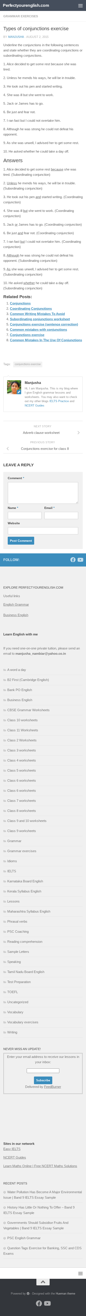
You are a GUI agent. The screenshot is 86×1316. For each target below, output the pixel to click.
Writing (12, 1032)
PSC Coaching (18, 931)
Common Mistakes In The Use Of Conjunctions (46, 340)
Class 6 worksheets (21, 780)
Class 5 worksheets (21, 770)
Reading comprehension (24, 941)
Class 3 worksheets (21, 750)
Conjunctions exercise (27, 335)
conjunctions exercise (28, 364)
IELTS (11, 871)
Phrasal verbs (17, 921)
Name (13, 508)
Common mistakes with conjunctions (38, 329)
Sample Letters (18, 952)
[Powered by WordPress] (28, 1293)
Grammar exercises (20, 16)
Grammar (14, 841)
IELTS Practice (59, 401)
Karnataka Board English (25, 881)
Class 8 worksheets (21, 811)
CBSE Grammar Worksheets (28, 710)
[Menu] (80, 5)
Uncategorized (17, 1002)
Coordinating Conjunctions (31, 308)
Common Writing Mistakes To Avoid (37, 314)
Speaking (14, 962)
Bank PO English (19, 690)
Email (49, 508)
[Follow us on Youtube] (80, 559)
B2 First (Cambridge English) (28, 680)
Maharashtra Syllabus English (28, 911)
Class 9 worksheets (21, 831)
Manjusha (16, 37)
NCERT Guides (34, 405)
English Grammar (16, 604)
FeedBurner (52, 1087)
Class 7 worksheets (21, 800)
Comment (16, 478)
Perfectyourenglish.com (26, 5)
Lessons (13, 901)
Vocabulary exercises (22, 1022)
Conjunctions (20, 303)
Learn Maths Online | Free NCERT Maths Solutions (40, 1166)
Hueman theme (65, 1293)
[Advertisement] (25, 1126)
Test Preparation (19, 982)
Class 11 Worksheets (22, 730)
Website (14, 523)
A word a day (16, 670)
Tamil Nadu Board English (25, 972)
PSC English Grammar (24, 1238)
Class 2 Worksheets (22, 740)
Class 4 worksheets (21, 760)
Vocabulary (15, 1012)
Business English (15, 615)
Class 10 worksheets (22, 720)
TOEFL (12, 992)
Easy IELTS (12, 1149)
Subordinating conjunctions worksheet (40, 319)
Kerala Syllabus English (24, 891)
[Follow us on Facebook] (73, 559)
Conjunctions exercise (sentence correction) (44, 324)
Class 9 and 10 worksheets (27, 821)
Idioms (12, 861)
